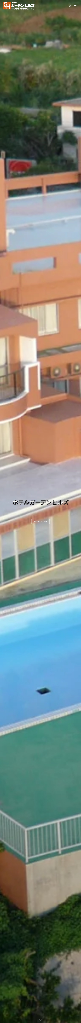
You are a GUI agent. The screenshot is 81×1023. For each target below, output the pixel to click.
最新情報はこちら (40, 521)
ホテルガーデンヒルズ (40, 503)
